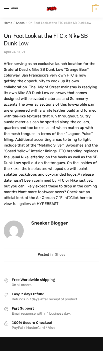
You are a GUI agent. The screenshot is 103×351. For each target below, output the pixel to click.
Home (8, 23)
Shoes (20, 23)
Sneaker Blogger (49, 223)
